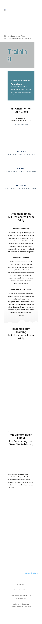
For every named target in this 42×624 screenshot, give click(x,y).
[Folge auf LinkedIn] (23, 613)
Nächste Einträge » (31, 573)
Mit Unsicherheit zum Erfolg (14, 36)
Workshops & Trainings (23, 38)
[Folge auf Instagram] (19, 613)
